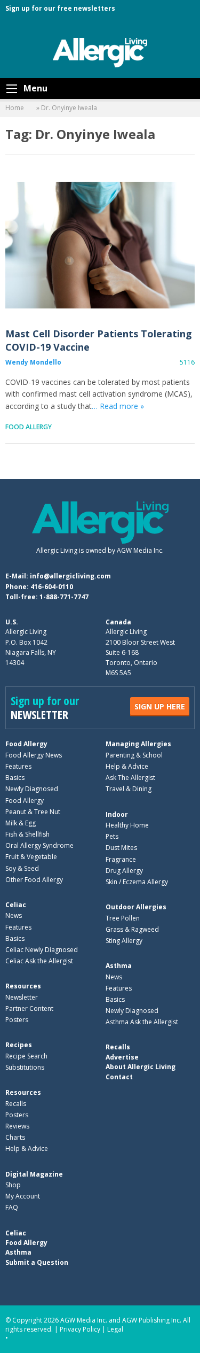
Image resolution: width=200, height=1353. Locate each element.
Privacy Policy (80, 1329)
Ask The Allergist (130, 777)
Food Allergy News (33, 755)
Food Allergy (28, 426)
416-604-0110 (51, 586)
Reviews (17, 1126)
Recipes (18, 1044)
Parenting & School (134, 755)
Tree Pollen (123, 918)
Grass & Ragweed (132, 929)
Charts (15, 1137)
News (13, 915)
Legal (115, 1329)
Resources (23, 986)
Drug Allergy (124, 870)
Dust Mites (121, 847)
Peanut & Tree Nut (32, 811)
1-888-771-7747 (64, 596)
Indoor (117, 814)
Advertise (122, 1057)
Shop (13, 1184)
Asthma (119, 965)
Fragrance (121, 859)
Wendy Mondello (33, 362)
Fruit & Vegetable (31, 856)
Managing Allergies (138, 743)
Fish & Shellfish (27, 834)
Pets (112, 836)
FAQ (11, 1207)
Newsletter (21, 997)
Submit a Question (36, 1262)
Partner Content (29, 1008)
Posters (16, 1019)
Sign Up (159, 706)
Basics (15, 777)
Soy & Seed (22, 868)
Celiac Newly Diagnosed (41, 949)
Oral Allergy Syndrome (39, 845)
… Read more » (118, 406)
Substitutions (24, 1067)
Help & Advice (127, 766)
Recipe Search (26, 1056)
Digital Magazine (34, 1174)
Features (18, 766)
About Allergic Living (140, 1066)
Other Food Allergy (34, 879)
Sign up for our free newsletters (60, 8)
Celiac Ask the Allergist (39, 960)
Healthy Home (127, 825)
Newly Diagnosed (31, 788)
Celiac (15, 904)
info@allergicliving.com (70, 576)
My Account (22, 1196)
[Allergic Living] (100, 52)
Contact (119, 1076)
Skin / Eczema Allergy (137, 881)
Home (14, 107)
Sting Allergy (124, 940)
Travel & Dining (128, 788)
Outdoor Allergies (136, 906)
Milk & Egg (20, 823)
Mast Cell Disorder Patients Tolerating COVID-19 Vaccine (100, 245)
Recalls (15, 1103)
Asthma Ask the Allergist (142, 1021)
